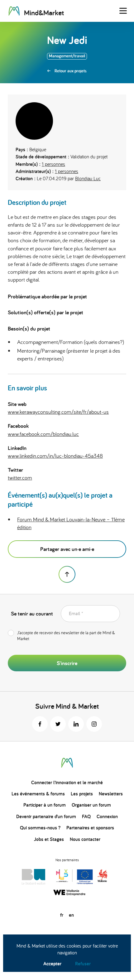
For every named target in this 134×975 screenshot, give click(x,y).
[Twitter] (58, 724)
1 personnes (53, 164)
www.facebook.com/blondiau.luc (43, 433)
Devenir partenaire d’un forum (46, 816)
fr (61, 915)
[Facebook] (40, 724)
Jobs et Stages (49, 839)
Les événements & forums (38, 793)
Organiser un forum (91, 805)
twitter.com (20, 477)
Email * (76, 613)
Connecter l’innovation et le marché (67, 782)
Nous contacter (85, 839)
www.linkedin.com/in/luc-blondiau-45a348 (55, 455)
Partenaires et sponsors (90, 827)
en (71, 915)
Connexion (107, 816)
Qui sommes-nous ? (40, 827)
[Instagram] (94, 724)
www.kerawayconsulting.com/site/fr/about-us (58, 411)
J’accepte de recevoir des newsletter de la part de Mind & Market (66, 636)
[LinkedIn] (76, 724)
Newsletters (111, 793)
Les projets (82, 793)
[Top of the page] (67, 574)
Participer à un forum (44, 805)
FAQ (86, 816)
